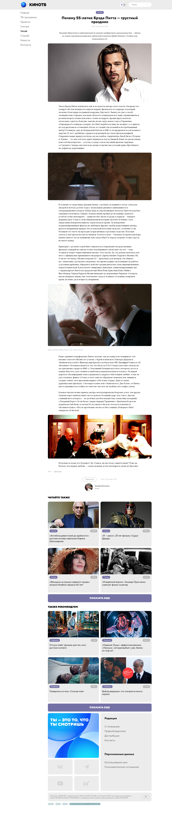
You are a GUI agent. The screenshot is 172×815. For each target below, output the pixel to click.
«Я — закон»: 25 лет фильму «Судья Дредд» (120, 537)
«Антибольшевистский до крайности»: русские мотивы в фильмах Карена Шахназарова (69, 538)
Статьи (99, 12)
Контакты (25, 45)
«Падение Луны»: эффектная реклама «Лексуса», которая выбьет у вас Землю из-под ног (122, 648)
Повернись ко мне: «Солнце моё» (66, 691)
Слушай (24, 36)
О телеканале (112, 726)
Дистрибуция (112, 736)
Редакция (111, 718)
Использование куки (116, 762)
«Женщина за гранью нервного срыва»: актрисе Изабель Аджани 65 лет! (69, 583)
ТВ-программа (28, 17)
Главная (24, 13)
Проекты (25, 22)
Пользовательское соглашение (122, 767)
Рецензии (107, 640)
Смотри (24, 26)
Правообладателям (115, 731)
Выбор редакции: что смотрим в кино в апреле (122, 693)
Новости (25, 40)
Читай (23, 31)
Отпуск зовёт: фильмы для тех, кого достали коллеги (67, 646)
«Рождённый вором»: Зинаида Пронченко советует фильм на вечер (124, 583)
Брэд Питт (58, 471)
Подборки (54, 640)
